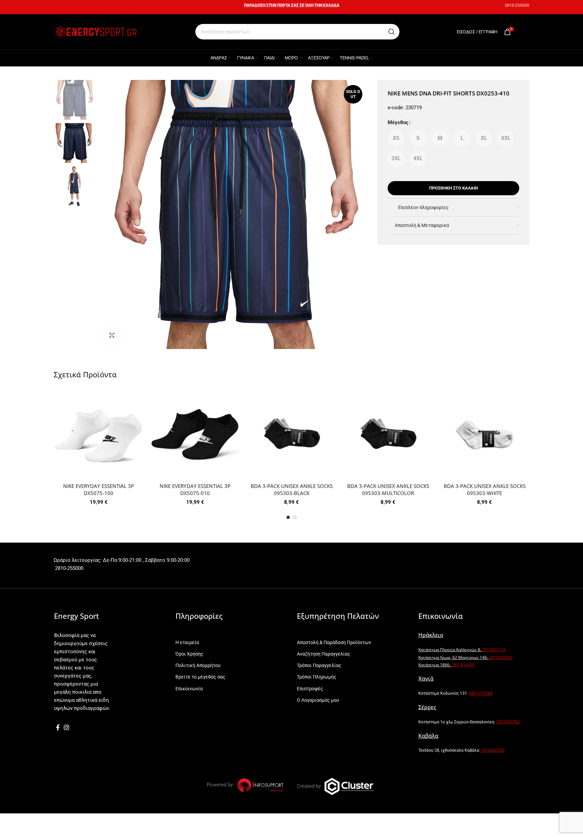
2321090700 (508, 722)
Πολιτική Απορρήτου (198, 665)
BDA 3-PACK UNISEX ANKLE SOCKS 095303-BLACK (292, 489)
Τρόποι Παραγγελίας (319, 665)
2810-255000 (517, 5)
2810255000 (500, 657)
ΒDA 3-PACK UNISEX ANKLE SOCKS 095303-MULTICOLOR (388, 489)
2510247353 (493, 750)
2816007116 (494, 650)
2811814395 (463, 665)
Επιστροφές (310, 688)
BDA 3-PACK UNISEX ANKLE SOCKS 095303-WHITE (485, 489)
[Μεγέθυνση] (111, 335)
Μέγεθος (398, 122)
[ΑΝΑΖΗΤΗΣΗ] (391, 31)
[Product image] (98, 435)
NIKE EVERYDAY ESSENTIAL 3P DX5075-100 (98, 489)
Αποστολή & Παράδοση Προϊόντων (334, 642)
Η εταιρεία (187, 642)
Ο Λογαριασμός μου (318, 700)
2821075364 (481, 693)
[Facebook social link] (58, 727)
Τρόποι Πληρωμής (316, 677)
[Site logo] (96, 31)
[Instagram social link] (66, 727)
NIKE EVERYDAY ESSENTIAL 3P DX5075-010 (195, 489)
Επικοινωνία (189, 688)
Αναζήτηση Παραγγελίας (323, 654)
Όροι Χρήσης (189, 654)
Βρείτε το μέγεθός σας (200, 677)
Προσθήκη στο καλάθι (453, 188)
